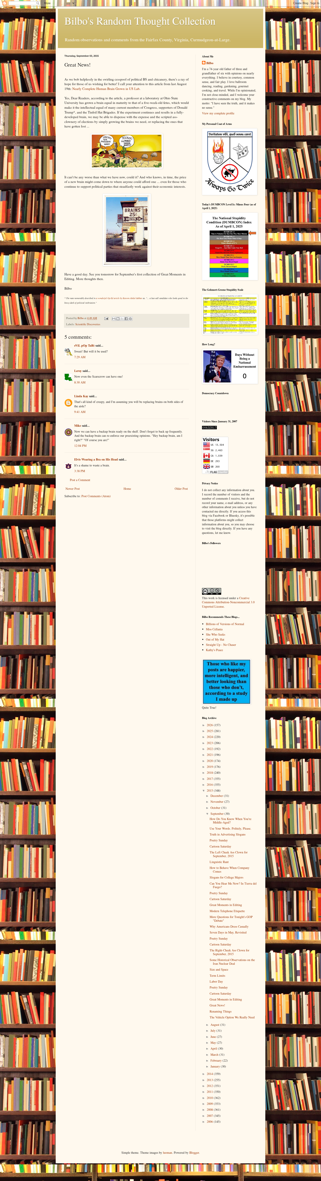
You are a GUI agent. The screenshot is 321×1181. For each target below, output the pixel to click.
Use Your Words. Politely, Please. (230, 828)
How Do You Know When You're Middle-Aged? (230, 821)
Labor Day (216, 981)
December (217, 796)
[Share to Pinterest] (130, 318)
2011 (210, 1092)
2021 (210, 755)
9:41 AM (79, 412)
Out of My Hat (215, 639)
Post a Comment (80, 480)
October (216, 808)
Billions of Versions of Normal (225, 624)
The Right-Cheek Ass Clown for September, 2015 (229, 952)
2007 (210, 1116)
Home (127, 488)
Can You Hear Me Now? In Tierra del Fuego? (233, 885)
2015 (210, 790)
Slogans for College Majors (226, 877)
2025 (210, 731)
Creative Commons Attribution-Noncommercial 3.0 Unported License (228, 602)
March (215, 1054)
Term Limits (217, 975)
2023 (210, 743)
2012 (210, 1086)
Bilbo (209, 63)
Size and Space (219, 969)
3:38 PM (79, 471)
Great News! (217, 1005)
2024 (210, 737)
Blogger (194, 1152)
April (214, 1048)
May (214, 1042)
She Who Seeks (215, 634)
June (214, 1037)
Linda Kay (81, 396)
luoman (167, 1152)
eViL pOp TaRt (84, 345)
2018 (210, 772)
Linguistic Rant (219, 862)
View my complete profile (218, 113)
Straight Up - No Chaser (221, 645)
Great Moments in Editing (226, 905)
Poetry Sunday (219, 840)
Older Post (181, 488)
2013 (210, 1080)
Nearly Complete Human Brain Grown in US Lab (106, 88)
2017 (210, 779)
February (217, 1060)
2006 (210, 1121)
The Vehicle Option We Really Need (232, 1017)
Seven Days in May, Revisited (228, 932)
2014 (210, 1074)
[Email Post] (106, 318)
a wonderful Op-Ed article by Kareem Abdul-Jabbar (119, 298)
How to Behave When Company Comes (229, 869)
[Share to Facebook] (126, 318)
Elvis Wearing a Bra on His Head (96, 459)
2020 (210, 761)
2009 (210, 1104)
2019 (210, 767)
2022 (210, 749)
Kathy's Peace (214, 650)
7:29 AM (79, 357)
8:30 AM (79, 382)
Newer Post (73, 488)
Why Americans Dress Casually (229, 926)
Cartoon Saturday (220, 846)
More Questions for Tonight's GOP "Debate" (231, 919)
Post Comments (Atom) (96, 496)
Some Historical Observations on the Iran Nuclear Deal (232, 962)
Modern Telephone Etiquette (227, 911)
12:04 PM (80, 446)
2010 (210, 1098)
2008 (210, 1109)
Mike (77, 425)
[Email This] (114, 318)
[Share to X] (122, 318)
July (213, 1030)
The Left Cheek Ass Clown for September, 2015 (229, 854)
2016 (210, 784)
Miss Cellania (214, 629)
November (217, 801)
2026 (210, 725)
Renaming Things (220, 1011)
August (215, 1025)
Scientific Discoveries (87, 324)
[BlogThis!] (118, 318)
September (217, 813)
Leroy (78, 370)
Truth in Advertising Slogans (227, 834)
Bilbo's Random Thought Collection (140, 21)
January (216, 1066)
